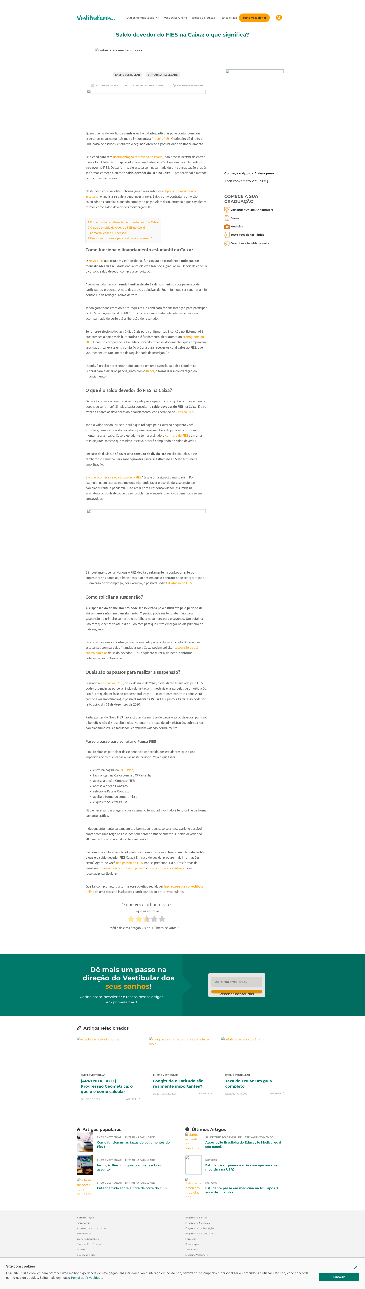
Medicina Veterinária (196, 1254)
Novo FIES (96, 261)
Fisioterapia (192, 1244)
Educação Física (86, 1254)
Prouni (156, 139)
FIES (167, 139)
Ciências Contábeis (88, 1238)
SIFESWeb (126, 770)
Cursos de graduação (140, 17)
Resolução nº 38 (112, 683)
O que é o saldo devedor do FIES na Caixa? (116, 227)
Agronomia (83, 1222)
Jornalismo (191, 1249)
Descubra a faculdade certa (250, 243)
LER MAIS (131, 1099)
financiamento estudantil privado (122, 868)
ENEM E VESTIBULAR (127, 74)
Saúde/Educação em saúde (223, 1137)
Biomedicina (84, 1233)
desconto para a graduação (167, 868)
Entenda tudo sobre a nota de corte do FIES (132, 1188)
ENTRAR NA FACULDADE (163, 74)
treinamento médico (259, 1137)
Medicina (237, 226)
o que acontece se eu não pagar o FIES (114, 477)
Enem (235, 218)
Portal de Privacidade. (87, 1277)
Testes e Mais (228, 17)
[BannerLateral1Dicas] (255, 112)
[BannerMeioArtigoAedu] (146, 539)
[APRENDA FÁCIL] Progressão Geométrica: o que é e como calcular (107, 1086)
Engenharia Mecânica (197, 1222)
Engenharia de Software (199, 1233)
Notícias (211, 1160)
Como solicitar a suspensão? (108, 233)
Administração (85, 1217)
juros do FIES (185, 412)
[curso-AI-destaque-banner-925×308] (146, 109)
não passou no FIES (129, 863)
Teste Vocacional (254, 17)
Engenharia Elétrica (196, 1217)
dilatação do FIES (180, 583)
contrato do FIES (176, 436)
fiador (150, 371)
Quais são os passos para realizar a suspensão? (120, 238)
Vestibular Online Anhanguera (252, 209)
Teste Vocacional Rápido (247, 234)
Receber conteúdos (236, 992)
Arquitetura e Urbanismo (91, 1228)
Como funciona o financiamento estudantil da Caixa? (123, 222)
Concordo (339, 1277)
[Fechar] (356, 1267)
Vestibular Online (175, 17)
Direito (81, 1249)
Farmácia (190, 1238)
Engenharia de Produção (199, 1228)
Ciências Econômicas (89, 1244)
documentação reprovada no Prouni (138, 157)
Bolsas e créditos (203, 17)
